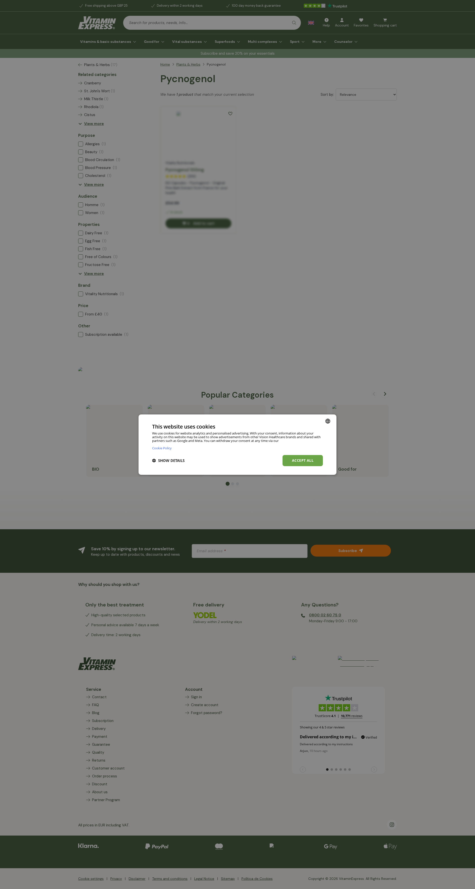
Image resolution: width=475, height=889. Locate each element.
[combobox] (327, 420)
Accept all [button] (302, 460)
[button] (168, 460)
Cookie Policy (162, 448)
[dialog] (237, 444)
